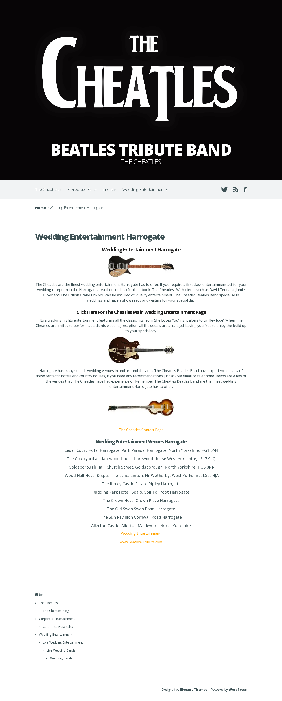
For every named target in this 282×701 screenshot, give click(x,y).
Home (40, 207)
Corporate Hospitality (58, 626)
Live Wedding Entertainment (63, 642)
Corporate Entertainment (92, 189)
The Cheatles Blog (56, 611)
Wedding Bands (61, 658)
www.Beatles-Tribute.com (141, 542)
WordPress (238, 689)
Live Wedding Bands (60, 650)
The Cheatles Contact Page (141, 429)
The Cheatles (48, 189)
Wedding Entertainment (145, 189)
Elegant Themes (193, 689)
